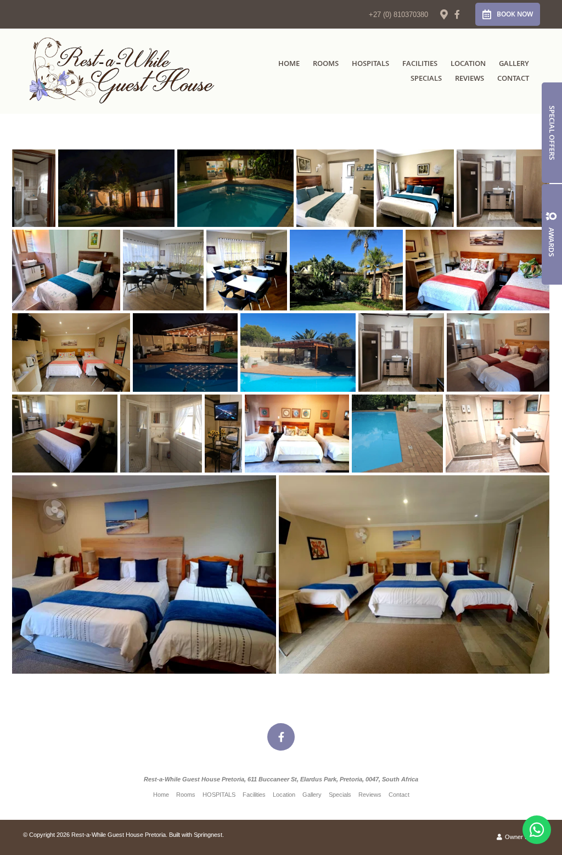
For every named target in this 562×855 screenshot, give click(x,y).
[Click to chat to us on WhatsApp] (536, 829)
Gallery (514, 63)
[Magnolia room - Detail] (477, 270)
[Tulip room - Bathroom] (497, 434)
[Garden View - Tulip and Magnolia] (235, 188)
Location (468, 63)
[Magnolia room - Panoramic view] (71, 352)
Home (289, 63)
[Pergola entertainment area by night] (185, 352)
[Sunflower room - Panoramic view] (297, 434)
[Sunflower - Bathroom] (33, 188)
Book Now (515, 14)
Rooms (326, 63)
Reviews (469, 78)
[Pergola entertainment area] (298, 352)
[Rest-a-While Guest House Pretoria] (123, 70)
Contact (513, 78)
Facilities (419, 63)
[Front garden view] (346, 270)
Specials (426, 78)
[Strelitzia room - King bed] (64, 434)
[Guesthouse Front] (116, 188)
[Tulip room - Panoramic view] (414, 574)
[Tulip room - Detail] (144, 574)
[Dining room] (163, 270)
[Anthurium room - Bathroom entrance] (335, 188)
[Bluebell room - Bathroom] (503, 188)
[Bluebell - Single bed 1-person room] (66, 270)
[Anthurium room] (415, 188)
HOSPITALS (370, 63)
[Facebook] (457, 14)
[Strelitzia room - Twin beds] (498, 352)
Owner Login (521, 837)
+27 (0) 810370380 (398, 14)
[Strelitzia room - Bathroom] (401, 352)
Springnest (208, 834)
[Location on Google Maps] (443, 13)
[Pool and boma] (397, 434)
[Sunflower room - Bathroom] (161, 434)
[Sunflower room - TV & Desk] (223, 434)
